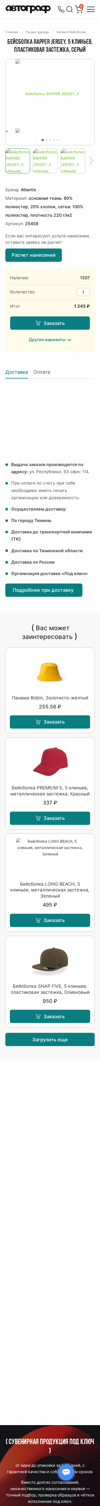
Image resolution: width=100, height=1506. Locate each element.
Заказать (54, 323)
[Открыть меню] (91, 9)
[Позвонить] (61, 9)
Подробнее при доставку (44, 590)
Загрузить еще (50, 1039)
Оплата (41, 372)
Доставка (16, 372)
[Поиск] (69, 9)
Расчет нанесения (33, 255)
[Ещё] (91, 161)
